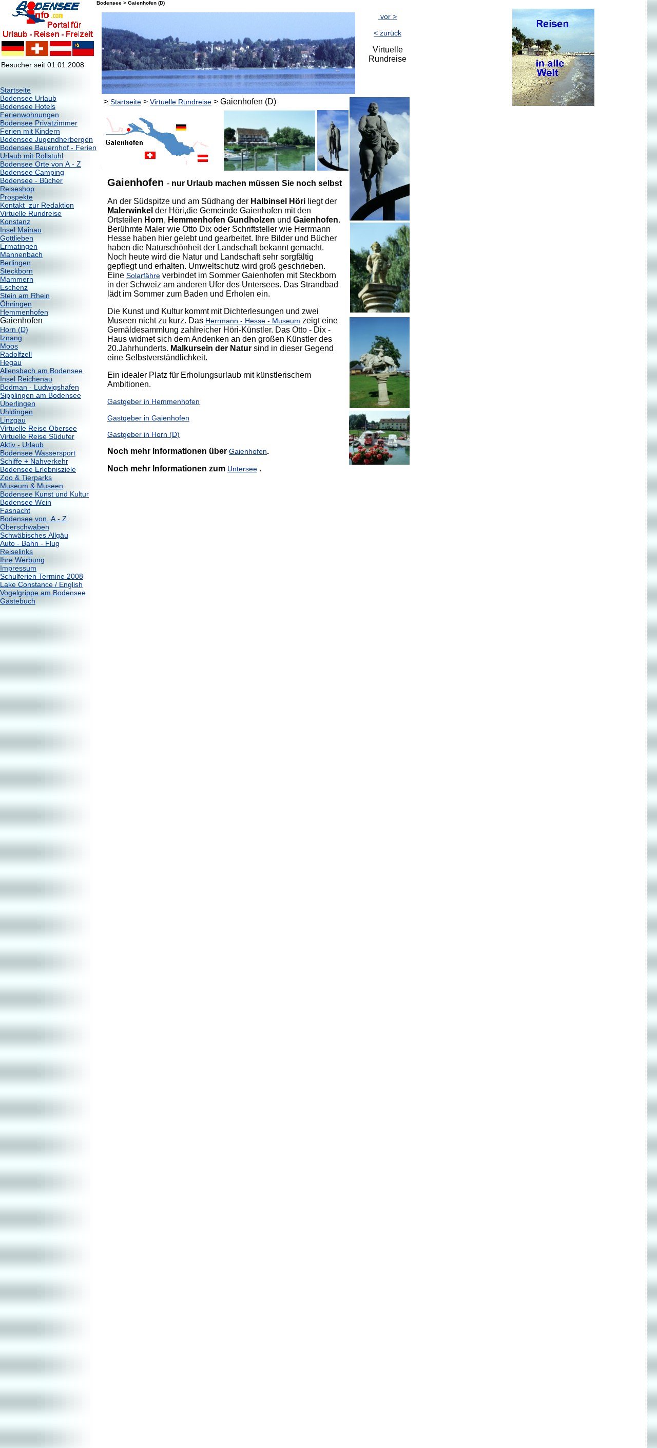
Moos (9, 346)
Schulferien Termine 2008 (41, 576)
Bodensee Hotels (27, 106)
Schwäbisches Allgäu (34, 535)
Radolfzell (16, 354)
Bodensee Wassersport (37, 453)
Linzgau (13, 420)
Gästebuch (17, 601)
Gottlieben (16, 238)
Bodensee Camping (32, 172)
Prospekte (16, 197)
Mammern (16, 279)
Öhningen (16, 304)
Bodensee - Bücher (31, 180)
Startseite (15, 90)
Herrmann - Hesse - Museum (252, 321)
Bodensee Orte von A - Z (40, 164)
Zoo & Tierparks (26, 477)
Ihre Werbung (22, 560)
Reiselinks (16, 551)
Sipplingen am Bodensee (40, 395)
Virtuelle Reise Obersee (38, 428)
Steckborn (16, 271)
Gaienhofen (248, 451)
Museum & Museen (31, 486)
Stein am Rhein (25, 295)
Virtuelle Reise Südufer (37, 436)
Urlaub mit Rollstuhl (31, 156)
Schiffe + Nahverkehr (34, 461)
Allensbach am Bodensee (41, 370)
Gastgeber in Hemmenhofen (153, 401)
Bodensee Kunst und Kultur (44, 494)
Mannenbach (21, 254)
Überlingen (17, 403)
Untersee (242, 469)
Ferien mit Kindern (30, 131)
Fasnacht (15, 510)
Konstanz (15, 221)
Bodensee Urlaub (28, 98)
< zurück (387, 33)
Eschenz (14, 287)
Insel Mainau (21, 230)
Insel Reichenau (26, 379)
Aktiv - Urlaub (22, 445)
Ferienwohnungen (29, 115)
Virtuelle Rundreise (31, 213)
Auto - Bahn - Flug (30, 543)
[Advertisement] (451, 261)
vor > (387, 16)
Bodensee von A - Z (33, 519)
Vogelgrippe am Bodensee (43, 593)
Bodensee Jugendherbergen (46, 139)
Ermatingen (18, 246)
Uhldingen (16, 412)
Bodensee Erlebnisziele (38, 469)
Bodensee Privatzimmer (39, 123)
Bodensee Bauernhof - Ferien (48, 147)
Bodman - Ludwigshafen (39, 387)
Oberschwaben (24, 527)
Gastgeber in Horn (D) (143, 434)
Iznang (11, 338)
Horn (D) (14, 329)
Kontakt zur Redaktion (37, 205)
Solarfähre (143, 275)
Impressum (18, 568)
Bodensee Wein (25, 502)
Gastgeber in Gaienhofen (148, 418)
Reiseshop (17, 189)
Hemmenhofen (24, 312)
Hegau (11, 362)
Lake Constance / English (41, 584)
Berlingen (15, 263)
